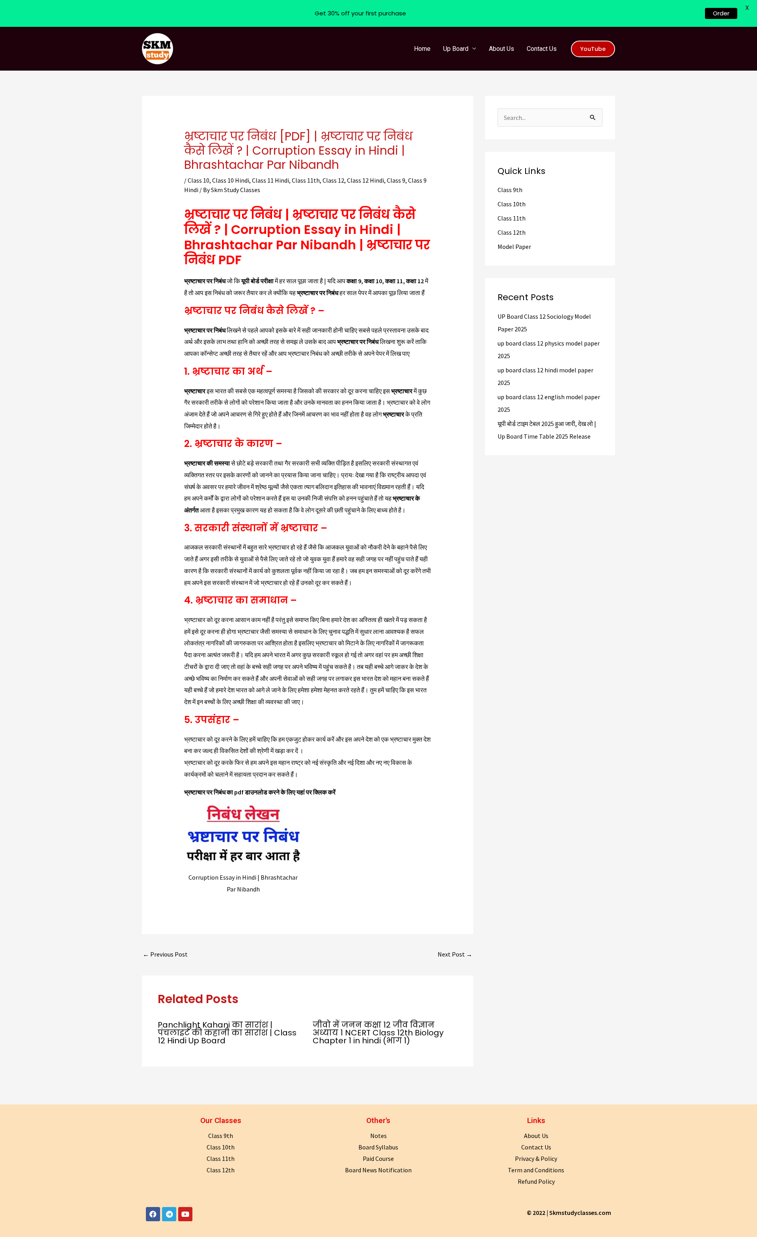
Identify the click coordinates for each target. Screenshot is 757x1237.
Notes (378, 1136)
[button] (593, 49)
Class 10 (198, 180)
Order (721, 13)
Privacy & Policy (536, 1158)
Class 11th (306, 180)
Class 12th (512, 232)
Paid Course (378, 1158)
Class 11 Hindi (270, 180)
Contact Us (542, 48)
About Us (501, 48)
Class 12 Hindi (365, 180)
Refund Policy (536, 1181)
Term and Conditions (536, 1170)
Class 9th (510, 190)
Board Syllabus (378, 1147)
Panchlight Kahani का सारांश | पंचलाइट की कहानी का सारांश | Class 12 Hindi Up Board (227, 1032)
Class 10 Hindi (230, 180)
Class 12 (333, 180)
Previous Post (165, 954)
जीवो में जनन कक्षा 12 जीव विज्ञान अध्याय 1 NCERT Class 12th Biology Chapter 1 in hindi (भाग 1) (378, 1032)
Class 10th (512, 204)
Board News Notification (378, 1170)
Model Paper (514, 246)
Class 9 (396, 180)
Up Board (455, 48)
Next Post (455, 954)
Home (422, 48)
